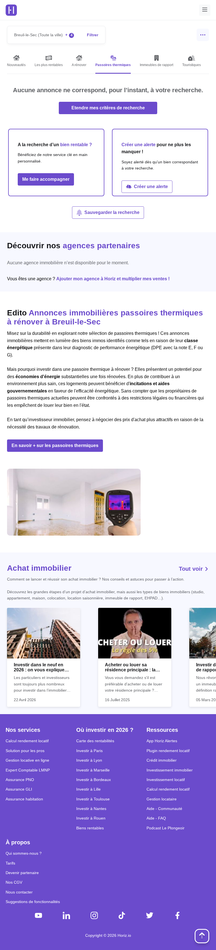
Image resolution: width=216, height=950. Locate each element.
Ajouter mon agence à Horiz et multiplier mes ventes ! (113, 278)
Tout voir (191, 569)
